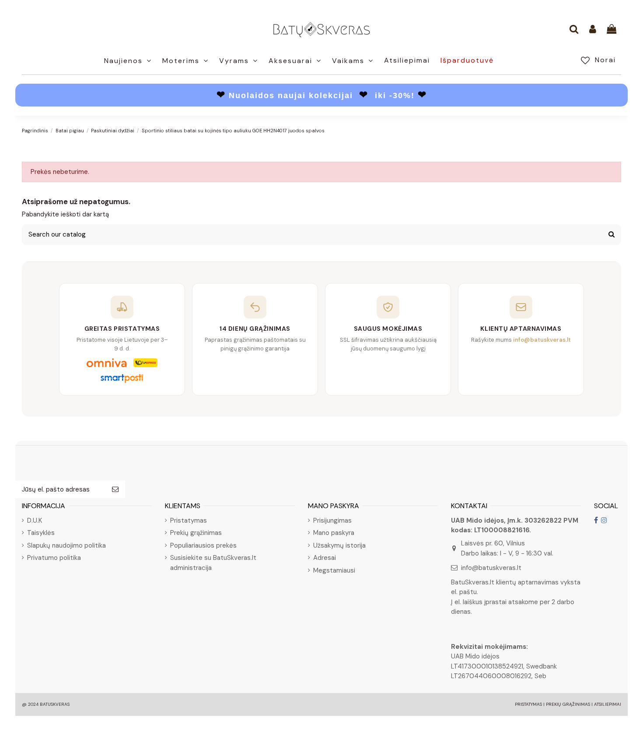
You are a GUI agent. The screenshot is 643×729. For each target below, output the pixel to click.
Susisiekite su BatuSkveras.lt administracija (213, 562)
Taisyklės (41, 532)
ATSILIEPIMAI (607, 704)
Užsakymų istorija (339, 545)
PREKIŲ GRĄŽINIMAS (568, 704)
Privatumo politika (54, 557)
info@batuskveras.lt (491, 567)
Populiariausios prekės (203, 545)
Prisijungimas (332, 520)
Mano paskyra (333, 532)
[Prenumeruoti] (115, 490)
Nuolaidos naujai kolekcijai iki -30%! (322, 95)
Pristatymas (188, 520)
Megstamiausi (334, 570)
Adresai (324, 557)
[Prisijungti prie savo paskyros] (593, 29)
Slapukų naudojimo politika (66, 545)
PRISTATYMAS (528, 704)
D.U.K (34, 520)
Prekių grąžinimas (196, 532)
